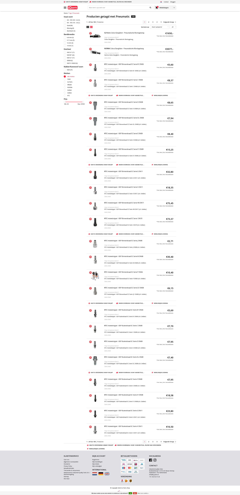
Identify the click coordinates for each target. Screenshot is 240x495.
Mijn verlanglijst (97, 466)
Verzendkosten (169, 36)
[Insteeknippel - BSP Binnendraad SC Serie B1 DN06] (95, 68)
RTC (68, 95)
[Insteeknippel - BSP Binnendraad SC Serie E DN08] (95, 137)
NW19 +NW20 (72, 63)
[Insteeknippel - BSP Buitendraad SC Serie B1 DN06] (95, 313)
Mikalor (69, 85)
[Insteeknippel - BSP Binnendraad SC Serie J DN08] (95, 244)
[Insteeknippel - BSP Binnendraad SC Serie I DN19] (95, 222)
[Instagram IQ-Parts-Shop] (154, 461)
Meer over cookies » (143, 493)
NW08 (70, 60)
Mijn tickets (95, 464)
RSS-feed (66, 479)
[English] (107, 475)
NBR (69, 70)
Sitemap (66, 476)
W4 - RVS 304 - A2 (73, 20)
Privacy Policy (68, 466)
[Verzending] (122, 480)
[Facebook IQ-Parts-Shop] (150, 461)
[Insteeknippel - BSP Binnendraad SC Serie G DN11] (95, 175)
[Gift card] (129, 464)
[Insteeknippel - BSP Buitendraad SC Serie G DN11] (95, 414)
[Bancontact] (136, 468)
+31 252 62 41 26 (154, 477)
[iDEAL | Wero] (136, 464)
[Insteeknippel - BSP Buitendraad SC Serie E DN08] (95, 383)
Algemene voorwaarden (71, 462)
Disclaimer (67, 464)
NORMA (69, 87)
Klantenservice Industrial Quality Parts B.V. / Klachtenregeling (77, 473)
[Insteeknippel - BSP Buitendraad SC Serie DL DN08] (95, 360)
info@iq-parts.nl (154, 474)
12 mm (70, 43)
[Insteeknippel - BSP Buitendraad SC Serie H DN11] (95, 430)
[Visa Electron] (136, 471)
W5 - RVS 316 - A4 (73, 23)
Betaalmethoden (69, 468)
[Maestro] (123, 468)
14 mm (70, 46)
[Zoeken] (150, 7)
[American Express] (123, 460)
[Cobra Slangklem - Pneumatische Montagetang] (95, 36)
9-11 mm (70, 40)
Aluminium (71, 31)
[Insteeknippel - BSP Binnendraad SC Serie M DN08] (95, 260)
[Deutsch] (100, 475)
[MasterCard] (129, 468)
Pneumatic (76, 13)
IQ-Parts (69, 82)
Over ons (66, 460)
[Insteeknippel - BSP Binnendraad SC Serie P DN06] (95, 275)
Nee (135, 493)
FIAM (68, 79)
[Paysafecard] (123, 471)
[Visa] (129, 471)
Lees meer (107, 42)
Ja (130, 493)
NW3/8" (70, 55)
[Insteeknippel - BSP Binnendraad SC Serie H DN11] (95, 191)
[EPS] (123, 464)
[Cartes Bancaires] (142, 460)
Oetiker (69, 90)
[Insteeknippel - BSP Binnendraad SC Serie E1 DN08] (95, 153)
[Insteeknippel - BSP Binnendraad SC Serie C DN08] (95, 83)
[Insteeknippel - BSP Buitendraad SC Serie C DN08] (95, 329)
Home (66, 13)
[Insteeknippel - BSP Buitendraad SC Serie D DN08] (95, 345)
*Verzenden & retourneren (72, 470)
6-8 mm (70, 37)
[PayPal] (142, 468)
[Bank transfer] (129, 460)
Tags (70, 13)
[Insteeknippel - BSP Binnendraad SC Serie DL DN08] (95, 121)
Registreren (95, 460)
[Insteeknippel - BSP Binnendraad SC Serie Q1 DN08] (95, 291)
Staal (70, 25)
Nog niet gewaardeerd (111, 37)
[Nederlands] (161, 2)
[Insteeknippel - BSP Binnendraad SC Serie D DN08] (95, 106)
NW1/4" (70, 52)
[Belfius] (136, 460)
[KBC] (142, 464)
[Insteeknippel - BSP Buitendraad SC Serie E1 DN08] (95, 398)
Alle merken (70, 76)
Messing (70, 28)
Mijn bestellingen (97, 462)
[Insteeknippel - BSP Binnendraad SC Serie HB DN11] (95, 206)
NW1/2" (70, 58)
